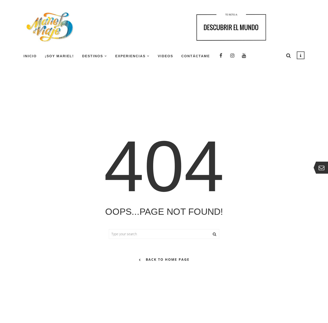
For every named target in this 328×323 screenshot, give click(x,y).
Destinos (92, 56)
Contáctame (195, 56)
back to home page (167, 259)
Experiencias (130, 56)
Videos (165, 56)
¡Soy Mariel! (59, 56)
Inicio (30, 56)
